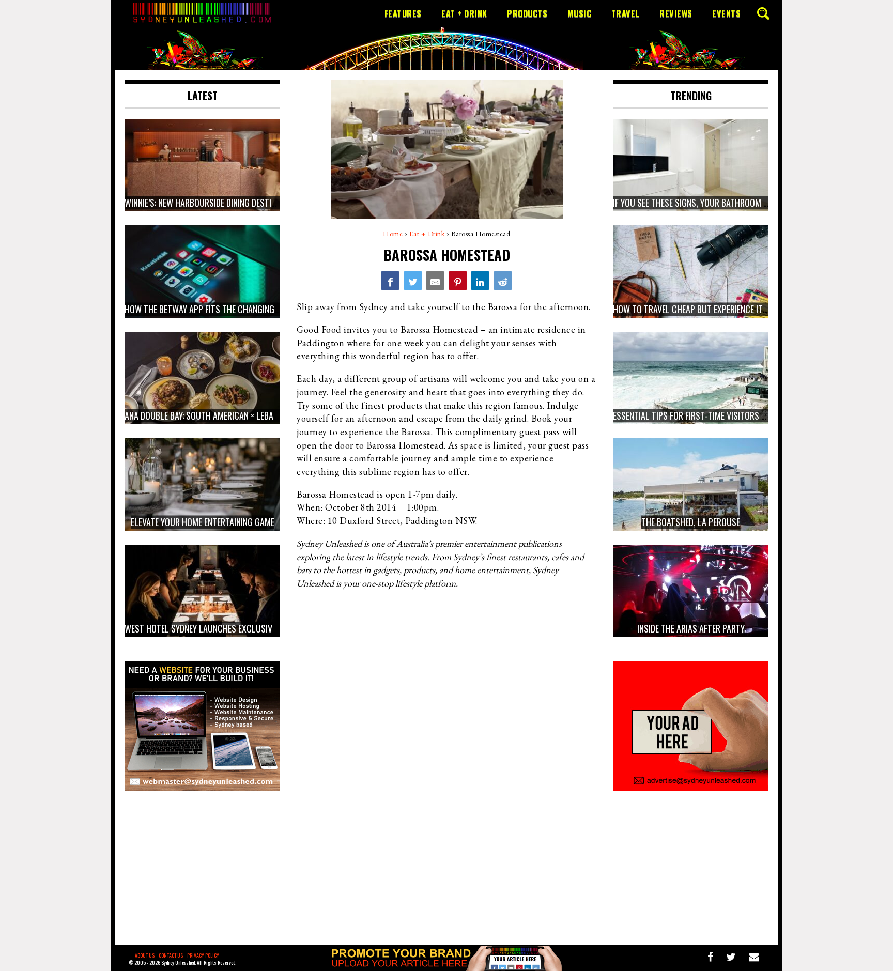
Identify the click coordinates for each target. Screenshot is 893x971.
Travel (625, 13)
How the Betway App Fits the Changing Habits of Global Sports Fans (259, 309)
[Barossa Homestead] (390, 280)
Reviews (675, 13)
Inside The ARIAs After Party (691, 628)
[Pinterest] (458, 280)
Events (726, 13)
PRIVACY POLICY (203, 955)
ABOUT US (145, 955)
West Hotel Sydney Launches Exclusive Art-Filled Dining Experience (255, 628)
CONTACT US (171, 955)
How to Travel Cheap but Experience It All (695, 309)
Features (403, 13)
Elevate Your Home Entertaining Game (202, 522)
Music (579, 13)
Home (393, 233)
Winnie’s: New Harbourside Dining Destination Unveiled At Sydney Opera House (273, 202)
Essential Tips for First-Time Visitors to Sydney (706, 415)
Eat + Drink (464, 13)
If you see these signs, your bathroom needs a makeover (721, 202)
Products (527, 13)
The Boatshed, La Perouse (690, 522)
